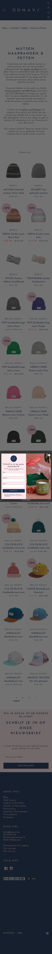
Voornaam (5, 477)
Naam (4, 472)
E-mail (4, 483)
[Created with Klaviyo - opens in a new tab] (26, 500)
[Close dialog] (49, 455)
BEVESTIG (13, 490)
